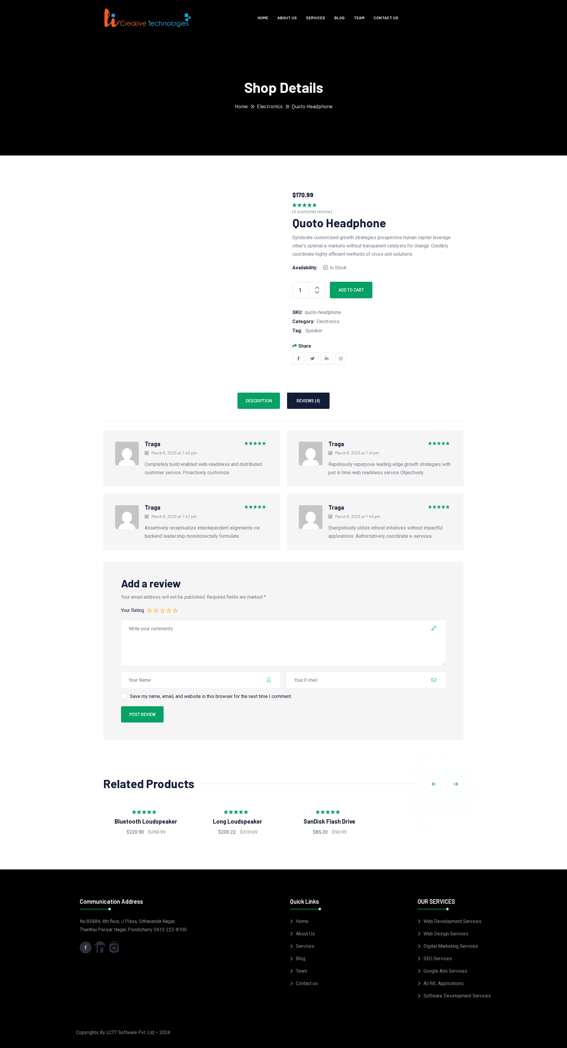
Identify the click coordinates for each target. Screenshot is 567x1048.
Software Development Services (457, 996)
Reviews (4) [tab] (308, 401)
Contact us (386, 17)
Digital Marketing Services (450, 946)
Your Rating (132, 610)
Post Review (142, 714)
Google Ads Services (445, 971)
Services (315, 17)
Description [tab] (259, 401)
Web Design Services (445, 934)
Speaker (313, 330)
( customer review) (312, 211)
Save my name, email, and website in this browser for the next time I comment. (211, 696)
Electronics (270, 106)
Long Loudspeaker (237, 821)
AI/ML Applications (443, 983)
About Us (287, 17)
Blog (339, 17)
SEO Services (437, 958)
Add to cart (351, 290)
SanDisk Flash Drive (329, 821)
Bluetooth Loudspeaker (146, 821)
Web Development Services (452, 921)
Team (359, 17)
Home (263, 17)
